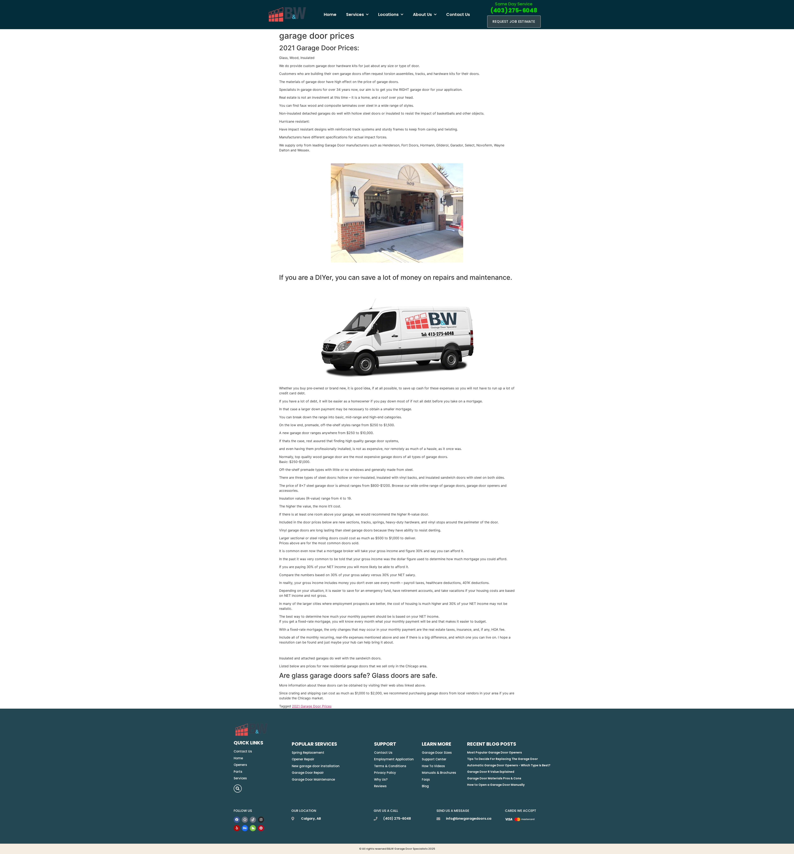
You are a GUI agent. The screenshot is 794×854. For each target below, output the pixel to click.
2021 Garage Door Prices (311, 706)
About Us (422, 14)
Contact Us (458, 14)
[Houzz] (253, 828)
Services (355, 14)
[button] (238, 789)
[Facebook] (237, 820)
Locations (388, 14)
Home (330, 14)
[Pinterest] (261, 828)
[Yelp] (237, 828)
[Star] (245, 820)
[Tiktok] (253, 820)
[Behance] (245, 828)
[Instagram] (261, 820)
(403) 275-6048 (513, 10)
